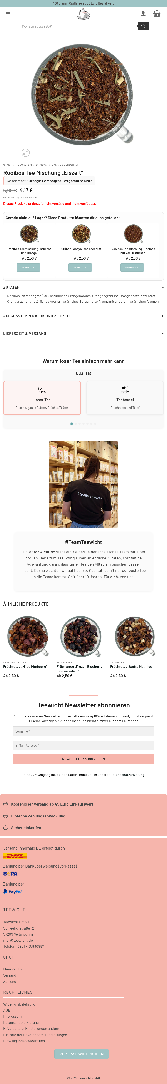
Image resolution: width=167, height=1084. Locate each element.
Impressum (12, 1016)
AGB (6, 1010)
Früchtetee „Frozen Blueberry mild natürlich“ (79, 668)
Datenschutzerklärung (127, 774)
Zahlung (9, 981)
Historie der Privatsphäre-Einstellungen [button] (35, 1034)
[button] (8, 13)
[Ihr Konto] (143, 14)
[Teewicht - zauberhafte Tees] (83, 14)
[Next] (159, 646)
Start (7, 165)
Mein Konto (12, 969)
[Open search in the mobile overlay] (83, 26)
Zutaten (11, 287)
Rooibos (41, 165)
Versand (9, 975)
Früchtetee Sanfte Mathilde (131, 666)
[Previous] (3, 646)
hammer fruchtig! (65, 165)
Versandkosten (28, 197)
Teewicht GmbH (16, 921)
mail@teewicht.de (18, 940)
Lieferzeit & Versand (24, 333)
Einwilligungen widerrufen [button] (24, 1040)
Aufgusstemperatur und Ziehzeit (36, 315)
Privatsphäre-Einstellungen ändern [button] (31, 1028)
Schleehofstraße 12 (18, 928)
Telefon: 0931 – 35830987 (23, 946)
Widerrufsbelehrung (19, 1004)
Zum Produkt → (28, 267)
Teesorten (24, 165)
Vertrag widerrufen (81, 1053)
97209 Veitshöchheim (20, 934)
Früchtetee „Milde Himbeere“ (25, 666)
